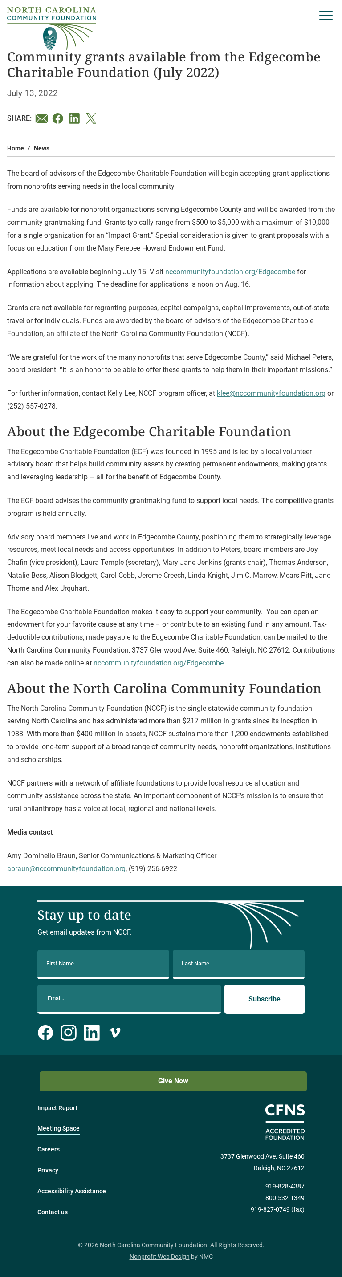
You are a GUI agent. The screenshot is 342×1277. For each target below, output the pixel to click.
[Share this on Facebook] (58, 118)
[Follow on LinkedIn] (92, 1033)
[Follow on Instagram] (69, 1033)
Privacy (47, 1170)
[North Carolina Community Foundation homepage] (51, 28)
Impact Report (57, 1108)
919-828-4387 (285, 1186)
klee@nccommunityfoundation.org (271, 393)
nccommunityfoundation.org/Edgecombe (230, 272)
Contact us (52, 1212)
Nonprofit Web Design (160, 1257)
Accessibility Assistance (71, 1191)
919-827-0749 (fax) (278, 1209)
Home (15, 148)
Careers (48, 1149)
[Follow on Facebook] (45, 1033)
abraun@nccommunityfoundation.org (66, 868)
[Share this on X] (92, 118)
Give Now (173, 1081)
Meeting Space (58, 1128)
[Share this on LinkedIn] (75, 118)
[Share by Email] (42, 118)
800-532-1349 (285, 1198)
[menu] (324, 15)
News (41, 148)
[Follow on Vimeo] (115, 1033)
